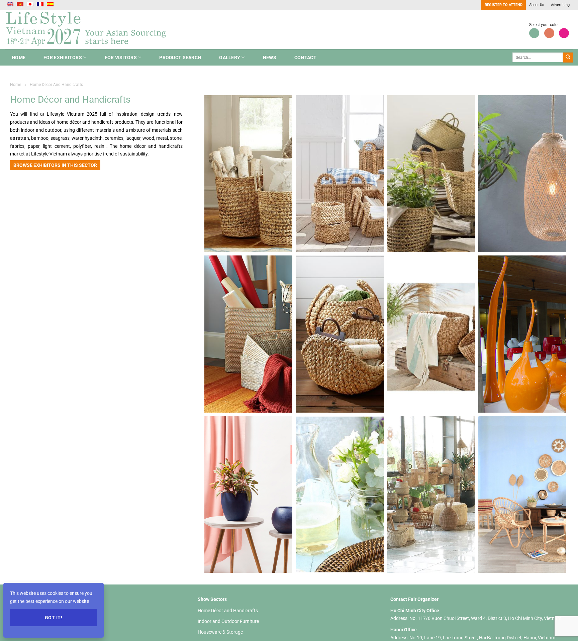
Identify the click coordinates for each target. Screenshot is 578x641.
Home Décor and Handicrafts (228, 610)
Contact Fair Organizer (414, 599)
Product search (180, 57)
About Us (536, 5)
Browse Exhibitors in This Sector (55, 165)
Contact (305, 57)
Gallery (229, 57)
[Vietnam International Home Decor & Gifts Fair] (88, 29)
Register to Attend (503, 5)
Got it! (53, 617)
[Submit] (568, 57)
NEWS (269, 57)
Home (18, 57)
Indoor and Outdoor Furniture (228, 621)
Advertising (560, 5)
